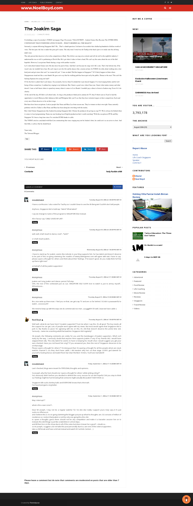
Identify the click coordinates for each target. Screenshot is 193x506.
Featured (137, 281)
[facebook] (165, 2)
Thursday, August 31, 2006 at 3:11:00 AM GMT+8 (105, 277)
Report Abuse (140, 148)
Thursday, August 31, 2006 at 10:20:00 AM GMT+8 (104, 297)
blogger (117, 187)
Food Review (139, 285)
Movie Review (139, 293)
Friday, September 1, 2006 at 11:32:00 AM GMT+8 (104, 396)
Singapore (138, 301)
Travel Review (139, 305)
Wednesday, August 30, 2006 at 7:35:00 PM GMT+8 (104, 250)
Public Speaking (46, 2)
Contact (59, 2)
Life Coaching (139, 289)
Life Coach (33, 2)
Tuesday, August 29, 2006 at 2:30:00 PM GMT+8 (105, 200)
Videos (137, 308)
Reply (35, 222)
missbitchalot (38, 200)
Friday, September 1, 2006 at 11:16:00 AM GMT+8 (104, 364)
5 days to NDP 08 (152, 257)
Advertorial (138, 277)
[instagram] (168, 2)
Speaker (136, 160)
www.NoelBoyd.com (42, 8)
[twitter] (171, 2)
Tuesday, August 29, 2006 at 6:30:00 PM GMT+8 (105, 230)
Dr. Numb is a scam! (153, 245)
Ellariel (138, 176)
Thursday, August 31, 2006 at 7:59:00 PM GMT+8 (105, 319)
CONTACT (137, 163)
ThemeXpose (35, 503)
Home (23, 2)
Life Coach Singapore (142, 157)
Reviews (137, 297)
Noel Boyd (36, 320)
